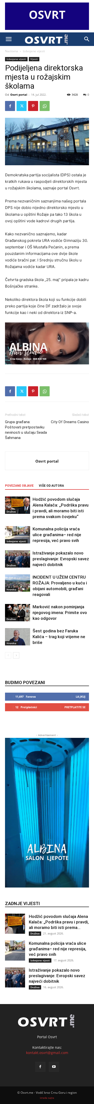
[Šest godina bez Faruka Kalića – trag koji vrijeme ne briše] (17, 636)
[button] (9, 39)
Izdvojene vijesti (34, 51)
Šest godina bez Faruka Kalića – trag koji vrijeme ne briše (59, 636)
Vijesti (34, 59)
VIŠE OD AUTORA (51, 485)
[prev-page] (8, 655)
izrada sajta (47, 1097)
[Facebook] (10, 106)
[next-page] (16, 655)
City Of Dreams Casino (70, 422)
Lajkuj (80, 696)
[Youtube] (54, 1067)
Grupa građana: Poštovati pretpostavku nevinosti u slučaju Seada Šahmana (26, 430)
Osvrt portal (18, 94)
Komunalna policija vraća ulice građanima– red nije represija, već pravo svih (57, 534)
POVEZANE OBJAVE (19, 485)
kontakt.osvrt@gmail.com (47, 1052)
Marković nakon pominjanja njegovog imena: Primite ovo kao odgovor (60, 612)
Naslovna (11, 51)
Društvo (11, 511)
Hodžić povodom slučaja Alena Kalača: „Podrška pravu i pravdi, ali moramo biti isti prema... (59, 922)
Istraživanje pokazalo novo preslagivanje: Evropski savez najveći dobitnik (61, 558)
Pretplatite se (74, 707)
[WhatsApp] (45, 106)
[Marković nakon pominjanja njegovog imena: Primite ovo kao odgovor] (17, 612)
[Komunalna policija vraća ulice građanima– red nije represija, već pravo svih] (17, 534)
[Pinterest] (33, 106)
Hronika (11, 589)
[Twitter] (22, 106)
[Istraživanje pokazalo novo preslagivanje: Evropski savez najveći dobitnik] (17, 559)
